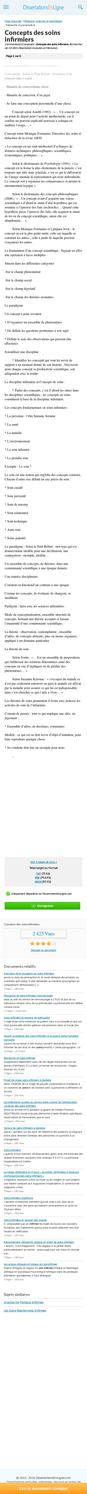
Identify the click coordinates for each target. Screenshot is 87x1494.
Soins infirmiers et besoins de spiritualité (27, 1017)
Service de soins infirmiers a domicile (24, 1128)
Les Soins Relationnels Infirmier (25, 1310)
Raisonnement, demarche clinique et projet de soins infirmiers (39, 1242)
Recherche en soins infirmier (19, 1058)
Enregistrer (45, 906)
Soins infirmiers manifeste (18, 1198)
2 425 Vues (44, 933)
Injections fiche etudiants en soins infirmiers (29, 973)
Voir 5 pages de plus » (43, 862)
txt (38, 873)
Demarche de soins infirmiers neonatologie (28, 995)
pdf (37, 877)
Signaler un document (43, 950)
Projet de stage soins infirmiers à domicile (27, 1080)
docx (38, 881)
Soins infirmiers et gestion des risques (25, 1220)
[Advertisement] (43, 809)
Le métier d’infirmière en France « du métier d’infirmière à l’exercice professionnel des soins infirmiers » (41, 1174)
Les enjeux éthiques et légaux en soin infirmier (30, 1264)
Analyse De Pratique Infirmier (24, 1302)
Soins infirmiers (12, 1150)
